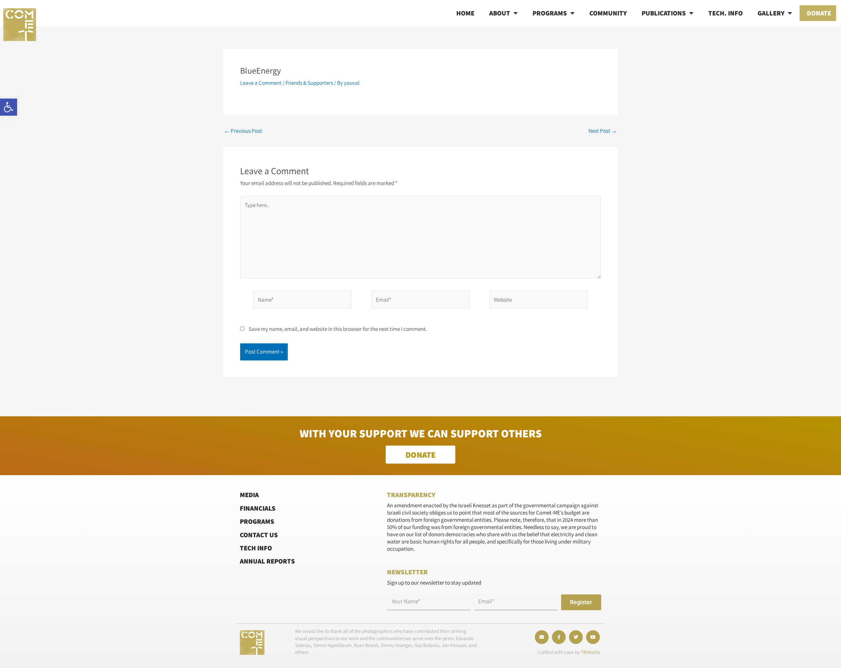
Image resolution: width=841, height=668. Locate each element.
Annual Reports (267, 561)
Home (465, 13)
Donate (819, 13)
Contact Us (259, 534)
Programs (550, 13)
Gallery (771, 13)
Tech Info (256, 547)
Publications (664, 13)
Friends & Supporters (309, 82)
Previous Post (243, 131)
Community (608, 13)
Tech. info (725, 13)
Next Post (602, 131)
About (499, 13)
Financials (258, 508)
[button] (8, 107)
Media (249, 494)
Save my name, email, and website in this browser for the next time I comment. (338, 329)
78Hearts (590, 652)
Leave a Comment (261, 82)
